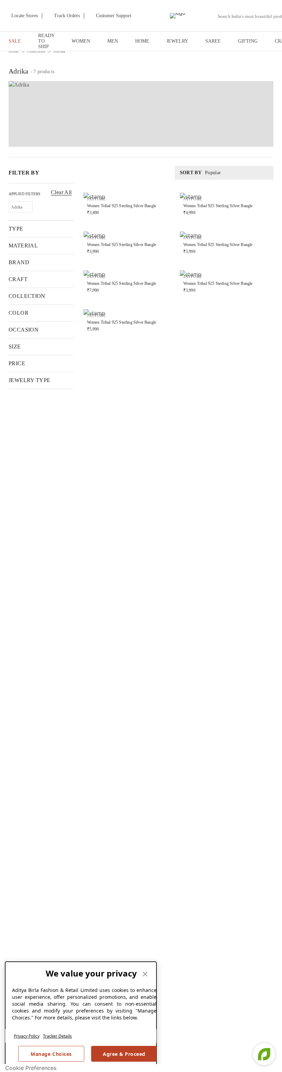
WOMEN (81, 41)
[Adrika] (141, 114)
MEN (112, 41)
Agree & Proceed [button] (124, 1054)
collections (36, 51)
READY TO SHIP (46, 41)
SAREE (213, 41)
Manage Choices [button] (51, 1054)
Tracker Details (57, 1036)
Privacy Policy (27, 1036)
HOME (142, 41)
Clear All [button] (61, 192)
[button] (21, 206)
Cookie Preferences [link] (30, 1067)
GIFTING (248, 41)
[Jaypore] (177, 16)
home (14, 51)
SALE (15, 41)
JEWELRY (177, 41)
